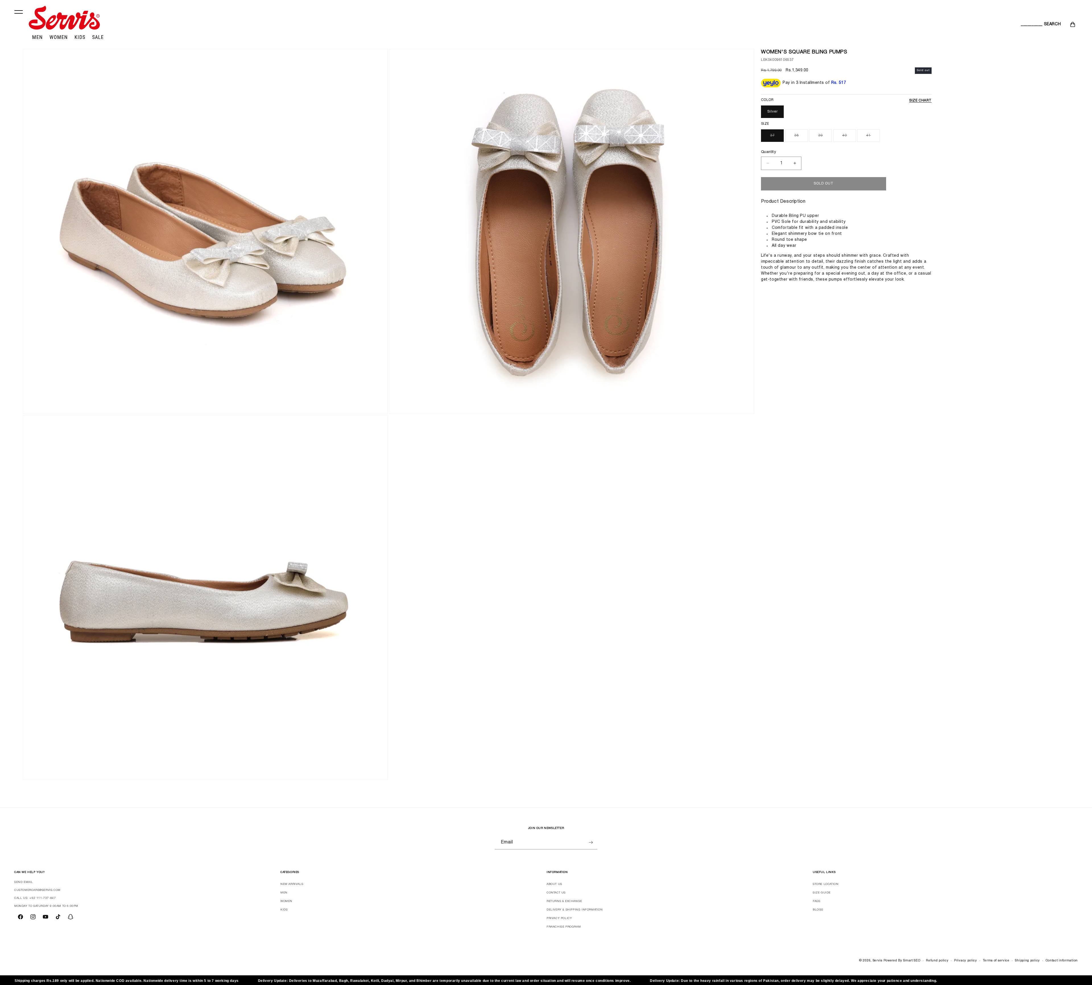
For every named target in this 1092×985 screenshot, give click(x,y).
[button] (1027, 24)
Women (286, 901)
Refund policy (937, 960)
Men (284, 892)
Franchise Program (564, 927)
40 (844, 135)
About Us (554, 884)
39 (820, 135)
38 (796, 135)
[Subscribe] (590, 842)
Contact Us (556, 892)
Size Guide (822, 892)
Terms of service (996, 960)
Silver (772, 111)
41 (868, 135)
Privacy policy (965, 960)
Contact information (1062, 960)
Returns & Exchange (564, 901)
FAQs (816, 901)
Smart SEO (911, 960)
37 (772, 135)
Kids (284, 910)
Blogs (818, 910)
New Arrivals (291, 884)
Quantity (768, 152)
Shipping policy (1027, 960)
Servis (877, 960)
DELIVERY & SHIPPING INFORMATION (575, 910)
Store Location (825, 884)
